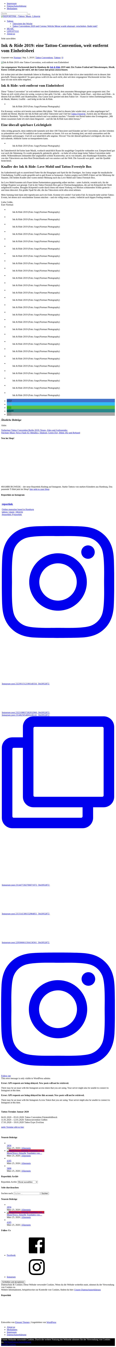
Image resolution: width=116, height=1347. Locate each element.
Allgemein (26, 1148)
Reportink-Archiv (9, 1182)
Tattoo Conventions (44, 57)
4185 (9, 1161)
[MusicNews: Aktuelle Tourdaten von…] (25, 1150)
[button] (9, 401)
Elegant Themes (22, 1322)
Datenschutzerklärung (16, 6)
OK (5, 1342)
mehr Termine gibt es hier (12, 1127)
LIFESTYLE (13, 31)
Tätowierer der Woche (22, 23)
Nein (9, 1342)
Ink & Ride (55, 67)
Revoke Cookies (8, 1344)
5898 (9, 1168)
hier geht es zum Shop (39, 489)
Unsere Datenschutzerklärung (87, 1290)
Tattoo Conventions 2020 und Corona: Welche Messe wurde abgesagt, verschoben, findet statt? (54, 26)
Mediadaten (12, 8)
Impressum (12, 3)
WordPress (51, 1322)
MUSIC (10, 28)
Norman (17, 57)
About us (11, 34)
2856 (9, 1145)
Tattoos (10, 21)
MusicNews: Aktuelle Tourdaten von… (24, 1153)
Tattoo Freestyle (78, 114)
